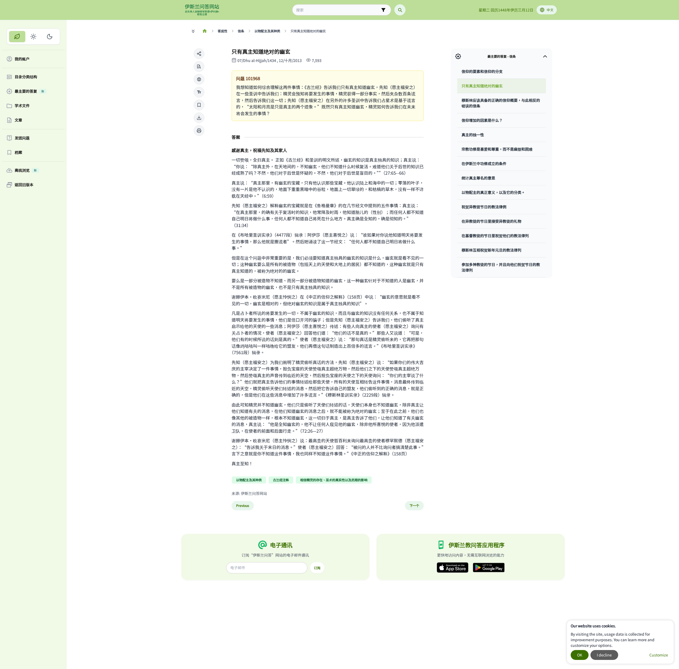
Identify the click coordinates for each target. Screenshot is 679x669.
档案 (18, 152)
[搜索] (400, 9)
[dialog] (620, 642)
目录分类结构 (26, 77)
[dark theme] (49, 36)
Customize (658, 655)
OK (579, 655)
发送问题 (22, 138)
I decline (604, 655)
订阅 (317, 567)
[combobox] (338, 10)
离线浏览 (26, 170)
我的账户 (22, 59)
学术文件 (22, 105)
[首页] (205, 31)
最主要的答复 (29, 91)
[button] (199, 53)
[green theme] (17, 36)
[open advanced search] (383, 10)
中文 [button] (550, 9)
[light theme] (33, 36)
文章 (18, 120)
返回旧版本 (24, 184)
